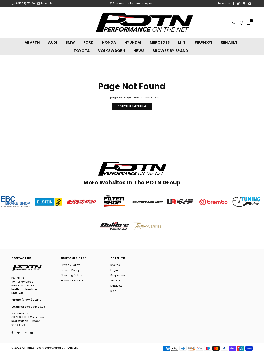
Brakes (115, 265)
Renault (229, 42)
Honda (109, 42)
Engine (115, 270)
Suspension (118, 275)
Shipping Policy (71, 275)
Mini (182, 42)
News (138, 50)
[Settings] (241, 23)
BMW (70, 42)
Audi (52, 42)
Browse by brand (170, 50)
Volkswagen (111, 50)
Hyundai (132, 42)
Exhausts (116, 286)
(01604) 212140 (25, 3)
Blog (113, 291)
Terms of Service (72, 280)
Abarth (32, 42)
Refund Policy (70, 270)
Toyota (82, 50)
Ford (88, 42)
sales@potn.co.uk (32, 307)
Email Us (46, 3)
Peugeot (204, 42)
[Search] (234, 23)
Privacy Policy (70, 265)
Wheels (115, 280)
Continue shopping (132, 106)
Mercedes (160, 42)
